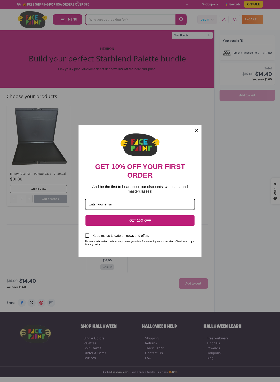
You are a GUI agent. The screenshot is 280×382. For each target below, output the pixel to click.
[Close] (196, 130)
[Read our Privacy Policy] (192, 241)
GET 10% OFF (140, 220)
